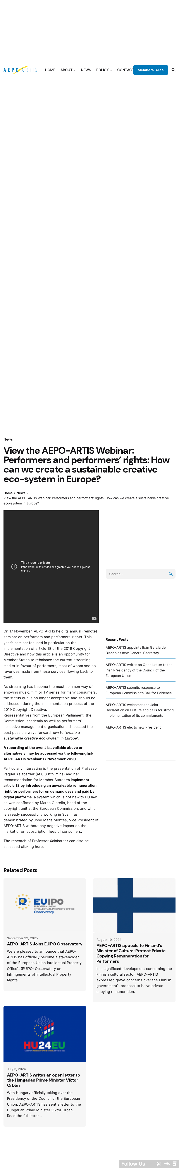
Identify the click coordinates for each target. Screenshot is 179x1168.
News (8, 439)
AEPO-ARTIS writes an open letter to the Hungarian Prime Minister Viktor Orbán (43, 1080)
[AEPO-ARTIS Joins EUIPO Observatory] (44, 904)
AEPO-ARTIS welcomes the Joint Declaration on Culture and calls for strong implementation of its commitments (140, 710)
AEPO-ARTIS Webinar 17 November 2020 (39, 759)
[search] (171, 574)
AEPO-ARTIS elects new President (133, 727)
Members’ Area (151, 70)
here (39, 846)
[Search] (173, 70)
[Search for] (141, 574)
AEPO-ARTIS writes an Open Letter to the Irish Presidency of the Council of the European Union (139, 670)
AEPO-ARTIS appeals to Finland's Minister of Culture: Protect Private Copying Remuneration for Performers (130, 953)
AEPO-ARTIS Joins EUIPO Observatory (45, 944)
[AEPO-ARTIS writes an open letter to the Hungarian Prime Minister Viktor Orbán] (44, 1034)
